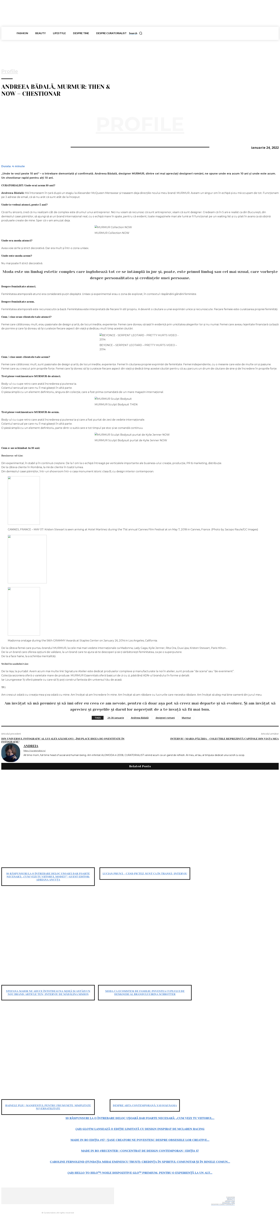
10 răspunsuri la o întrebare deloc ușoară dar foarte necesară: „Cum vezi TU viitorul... (139, 1118)
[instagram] (29, 760)
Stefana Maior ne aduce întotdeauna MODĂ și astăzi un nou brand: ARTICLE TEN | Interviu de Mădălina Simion (48, 993)
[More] (41, 146)
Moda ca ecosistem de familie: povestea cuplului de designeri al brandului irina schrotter (145, 993)
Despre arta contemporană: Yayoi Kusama (145, 1105)
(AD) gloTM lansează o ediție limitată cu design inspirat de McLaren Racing (140, 1129)
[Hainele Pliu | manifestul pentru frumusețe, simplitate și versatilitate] (48, 1052)
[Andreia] (10, 753)
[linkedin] (34, 760)
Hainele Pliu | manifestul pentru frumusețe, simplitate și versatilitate (48, 1107)
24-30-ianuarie (115, 717)
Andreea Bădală (140, 717)
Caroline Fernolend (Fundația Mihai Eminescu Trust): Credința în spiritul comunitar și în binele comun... (140, 1161)
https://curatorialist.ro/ (34, 750)
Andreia (30, 746)
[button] (135, 33)
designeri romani (165, 717)
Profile (9, 71)
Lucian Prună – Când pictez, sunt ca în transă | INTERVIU (145, 873)
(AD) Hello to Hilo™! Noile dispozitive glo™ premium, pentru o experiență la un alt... (140, 1172)
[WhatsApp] (18, 147)
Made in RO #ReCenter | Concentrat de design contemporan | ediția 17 (140, 1150)
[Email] (30, 147)
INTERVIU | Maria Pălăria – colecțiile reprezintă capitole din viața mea (224, 738)
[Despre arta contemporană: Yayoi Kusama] (145, 1052)
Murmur (186, 717)
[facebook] (24, 760)
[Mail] (63, 1206)
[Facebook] (6, 147)
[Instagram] (56, 1206)
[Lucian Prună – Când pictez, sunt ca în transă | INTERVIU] (145, 820)
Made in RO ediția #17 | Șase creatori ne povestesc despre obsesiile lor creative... (139, 1140)
